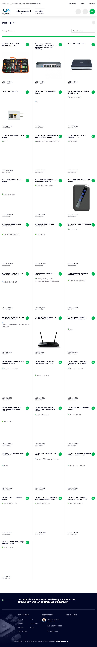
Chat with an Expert (53, 620)
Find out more (36, 3)
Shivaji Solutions (62, 641)
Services (21, 627)
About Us (21, 620)
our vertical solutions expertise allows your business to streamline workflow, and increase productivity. (46, 600)
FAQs (32, 620)
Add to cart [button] (27, 83)
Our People (34, 623)
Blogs (32, 627)
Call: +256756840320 (54, 626)
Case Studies (22, 631)
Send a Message (52, 631)
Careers (20, 623)
